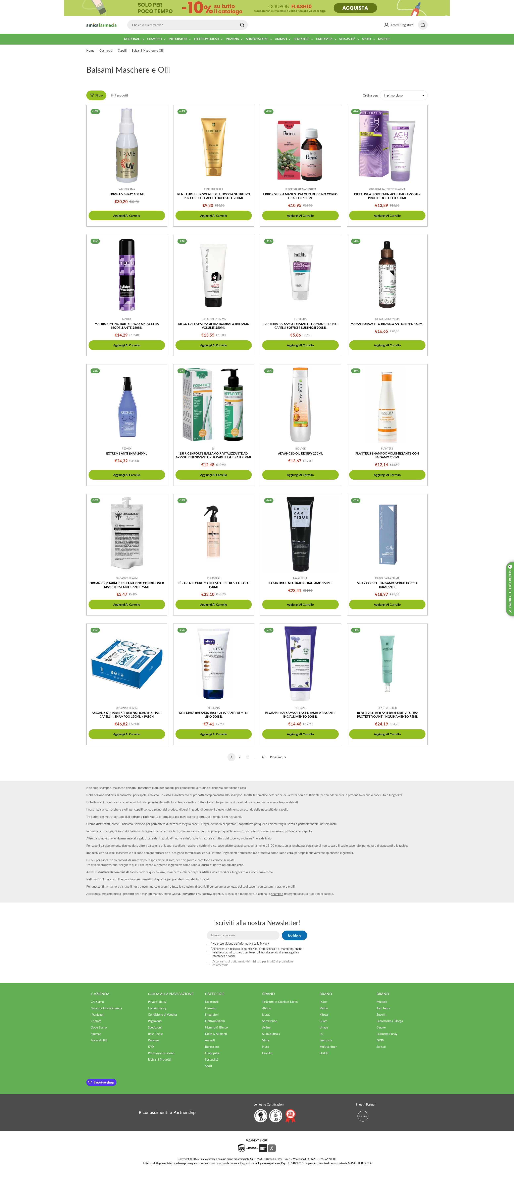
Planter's (387, 448)
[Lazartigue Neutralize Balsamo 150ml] (300, 534)
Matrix (126, 318)
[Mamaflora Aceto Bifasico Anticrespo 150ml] (387, 275)
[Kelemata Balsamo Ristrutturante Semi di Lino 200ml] (213, 664)
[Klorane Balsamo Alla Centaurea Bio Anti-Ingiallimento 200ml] (300, 664)
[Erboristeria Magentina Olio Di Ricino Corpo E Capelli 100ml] (300, 145)
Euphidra (300, 318)
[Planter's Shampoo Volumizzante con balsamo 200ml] (387, 404)
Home (90, 50)
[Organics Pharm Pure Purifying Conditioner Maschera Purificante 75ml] (127, 534)
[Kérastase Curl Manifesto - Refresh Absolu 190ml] (213, 534)
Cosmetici (106, 50)
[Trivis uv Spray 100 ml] (127, 145)
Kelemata (214, 707)
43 (263, 757)
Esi (213, 448)
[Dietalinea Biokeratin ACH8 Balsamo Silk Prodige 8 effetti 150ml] (387, 145)
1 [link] (232, 757)
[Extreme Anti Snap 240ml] (127, 404)
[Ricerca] (242, 24)
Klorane (300, 707)
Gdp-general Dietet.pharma (387, 189)
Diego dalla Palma (387, 318)
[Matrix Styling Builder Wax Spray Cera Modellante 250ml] (127, 275)
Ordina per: (370, 95)
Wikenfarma (127, 189)
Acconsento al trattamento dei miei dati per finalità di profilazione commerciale (252, 963)
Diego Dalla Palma (214, 318)
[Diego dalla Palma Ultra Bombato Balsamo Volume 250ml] (213, 275)
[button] (510, 589)
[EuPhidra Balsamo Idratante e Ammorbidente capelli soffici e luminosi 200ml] (300, 275)
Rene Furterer (213, 189)
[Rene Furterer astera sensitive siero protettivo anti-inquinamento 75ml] (387, 664)
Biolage (300, 448)
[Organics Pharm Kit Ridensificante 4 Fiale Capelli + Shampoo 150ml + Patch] (127, 664)
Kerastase (213, 578)
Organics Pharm (127, 578)
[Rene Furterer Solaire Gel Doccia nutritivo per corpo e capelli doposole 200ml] (213, 145)
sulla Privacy (261, 943)
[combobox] (187, 25)
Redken (127, 448)
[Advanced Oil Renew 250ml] (300, 404)
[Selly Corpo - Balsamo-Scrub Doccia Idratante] (387, 534)
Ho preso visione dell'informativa (240, 943)
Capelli (122, 50)
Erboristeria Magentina (300, 189)
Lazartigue (300, 578)
